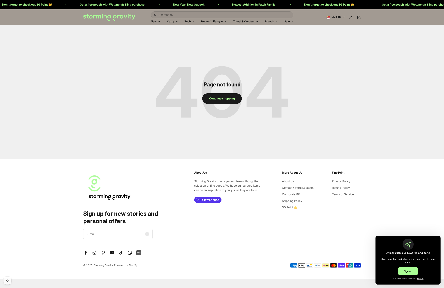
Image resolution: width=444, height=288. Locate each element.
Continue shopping (222, 98)
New (154, 21)
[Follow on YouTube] (112, 252)
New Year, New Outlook (172, 4)
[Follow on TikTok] (121, 252)
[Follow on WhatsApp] (129, 252)
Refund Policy (341, 187)
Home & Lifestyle (212, 21)
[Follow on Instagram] (94, 252)
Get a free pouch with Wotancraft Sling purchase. (96, 4)
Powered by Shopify (125, 265)
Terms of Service (343, 194)
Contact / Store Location (298, 187)
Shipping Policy (292, 201)
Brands (269, 21)
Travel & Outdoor (244, 21)
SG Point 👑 (289, 207)
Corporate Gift (291, 194)
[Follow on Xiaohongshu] (138, 252)
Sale (287, 21)
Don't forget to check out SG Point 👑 (313, 4)
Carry (170, 21)
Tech (188, 21)
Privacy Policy (341, 181)
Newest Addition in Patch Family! (238, 4)
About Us (288, 181)
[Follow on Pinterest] (103, 252)
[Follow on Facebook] (85, 252)
